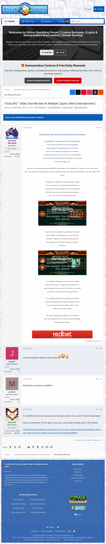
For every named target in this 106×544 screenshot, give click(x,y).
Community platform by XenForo (53, 535)
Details (90, 537)
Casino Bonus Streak (18, 504)
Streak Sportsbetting (37, 512)
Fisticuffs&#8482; (49, 141)
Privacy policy (60, 531)
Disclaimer (78, 469)
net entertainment (54, 108)
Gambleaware (78, 475)
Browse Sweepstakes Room (38, 80)
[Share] (97, 127)
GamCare (77, 472)
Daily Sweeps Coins (18, 512)
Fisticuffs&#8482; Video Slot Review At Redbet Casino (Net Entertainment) (62, 134)
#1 (101, 128)
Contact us (35, 531)
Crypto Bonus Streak (37, 500)
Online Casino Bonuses (37, 504)
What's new (29, 21)
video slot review (81, 108)
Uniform (51, 527)
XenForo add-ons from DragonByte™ (45, 537)
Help (69, 531)
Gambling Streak (19, 508)
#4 (101, 409)
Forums (11, 21)
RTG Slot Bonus (37, 508)
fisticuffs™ (41, 108)
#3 (101, 379)
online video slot (63, 148)
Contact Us (78, 481)
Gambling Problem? (78, 478)
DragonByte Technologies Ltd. (77, 537)
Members (47, 21)
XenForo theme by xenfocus (73, 540)
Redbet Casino (76, 141)
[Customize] (58, 527)
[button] (17, 21)
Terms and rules (47, 531)
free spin (69, 291)
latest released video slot (64, 141)
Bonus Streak (18, 500)
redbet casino (67, 108)
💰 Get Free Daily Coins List (67, 80)
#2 (101, 348)
